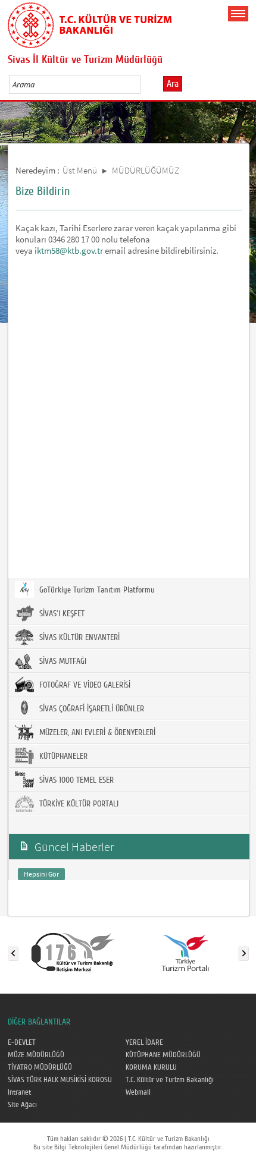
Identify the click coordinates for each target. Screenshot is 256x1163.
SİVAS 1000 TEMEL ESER (75, 780)
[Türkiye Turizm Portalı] (185, 951)
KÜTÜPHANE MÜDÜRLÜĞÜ (163, 1055)
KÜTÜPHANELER (62, 756)
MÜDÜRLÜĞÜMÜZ (145, 170)
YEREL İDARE (144, 1042)
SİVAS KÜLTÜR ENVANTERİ (78, 637)
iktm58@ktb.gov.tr (69, 250)
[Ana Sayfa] (89, 23)
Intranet (19, 1092)
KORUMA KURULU (151, 1067)
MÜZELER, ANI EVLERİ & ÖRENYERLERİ (96, 732)
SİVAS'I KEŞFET (61, 614)
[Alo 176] (73, 951)
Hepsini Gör (41, 873)
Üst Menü (80, 170)
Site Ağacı (22, 1105)
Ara (173, 83)
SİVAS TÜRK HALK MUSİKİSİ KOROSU (60, 1080)
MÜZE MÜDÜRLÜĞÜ (36, 1055)
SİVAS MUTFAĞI (61, 661)
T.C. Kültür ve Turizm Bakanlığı (170, 1080)
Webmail (138, 1092)
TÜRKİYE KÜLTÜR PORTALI (77, 804)
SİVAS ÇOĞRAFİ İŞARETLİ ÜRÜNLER (90, 709)
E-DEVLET (22, 1042)
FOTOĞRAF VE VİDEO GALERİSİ (83, 685)
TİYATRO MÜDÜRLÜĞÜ (40, 1067)
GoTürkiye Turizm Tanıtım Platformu (96, 590)
